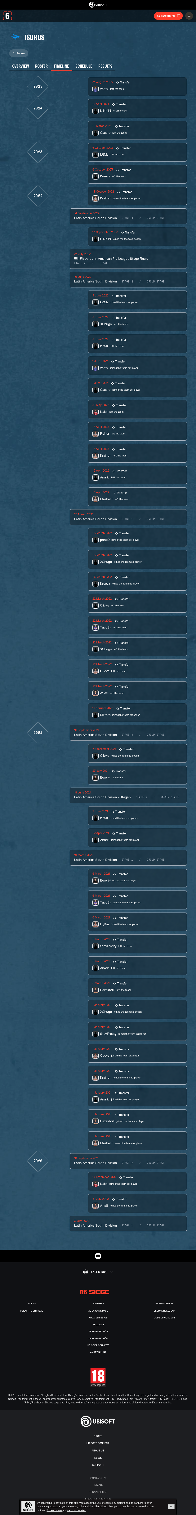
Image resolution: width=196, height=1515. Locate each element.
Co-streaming (166, 15)
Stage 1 (127, 519)
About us (98, 1450)
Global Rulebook (165, 1310)
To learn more (54, 1510)
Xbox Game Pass (98, 1310)
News (98, 1457)
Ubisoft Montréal (31, 1310)
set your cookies (76, 1510)
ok (171, 1506)
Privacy (98, 1485)
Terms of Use (98, 1492)
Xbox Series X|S (98, 1317)
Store (98, 1436)
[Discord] (98, 1256)
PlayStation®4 (98, 1338)
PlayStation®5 (98, 1331)
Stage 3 (127, 218)
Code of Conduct (164, 1317)
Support (98, 1465)
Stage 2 (80, 263)
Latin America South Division (95, 218)
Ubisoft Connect (98, 1443)
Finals (104, 263)
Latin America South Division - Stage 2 (102, 797)
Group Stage (156, 218)
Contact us (98, 1478)
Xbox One (98, 1324)
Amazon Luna (98, 1352)
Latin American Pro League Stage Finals (119, 259)
